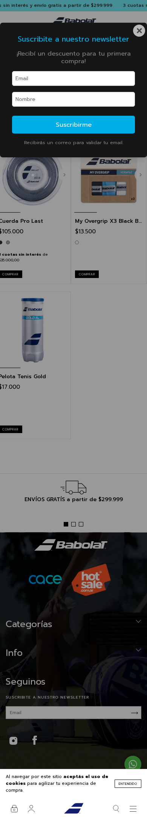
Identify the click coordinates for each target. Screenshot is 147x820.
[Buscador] (115, 808)
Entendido (128, 783)
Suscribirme (74, 124)
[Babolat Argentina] (73, 808)
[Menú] (132, 808)
